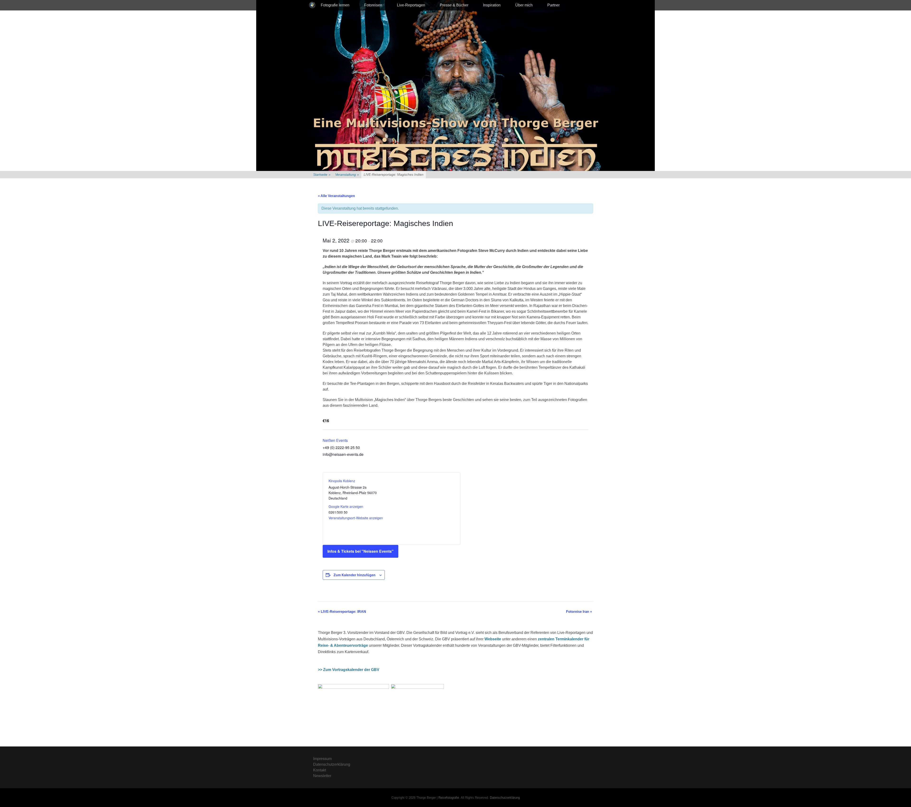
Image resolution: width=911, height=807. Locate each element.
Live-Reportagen (411, 5)
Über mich (524, 5)
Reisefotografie (448, 797)
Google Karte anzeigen (346, 506)
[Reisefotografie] (312, 5)
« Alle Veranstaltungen (336, 196)
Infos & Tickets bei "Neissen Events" (360, 551)
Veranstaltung (347, 174)
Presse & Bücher (454, 5)
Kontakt (319, 770)
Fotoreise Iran (579, 611)
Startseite (321, 174)
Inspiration (492, 5)
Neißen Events (335, 440)
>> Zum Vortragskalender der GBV (348, 670)
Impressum (322, 759)
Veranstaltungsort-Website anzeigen (356, 517)
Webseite (492, 639)
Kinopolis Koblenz (342, 480)
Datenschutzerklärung (331, 764)
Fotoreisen (373, 5)
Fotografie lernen (335, 5)
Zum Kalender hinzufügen (355, 574)
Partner (553, 5)
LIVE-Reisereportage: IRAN (342, 611)
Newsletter (322, 776)
